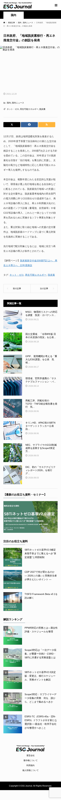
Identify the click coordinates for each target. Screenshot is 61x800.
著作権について (30, 760)
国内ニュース (18, 103)
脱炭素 (42, 109)
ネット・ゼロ (13, 109)
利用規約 (30, 765)
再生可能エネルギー (29, 109)
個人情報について (30, 770)
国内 (13, 15)
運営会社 (30, 755)
